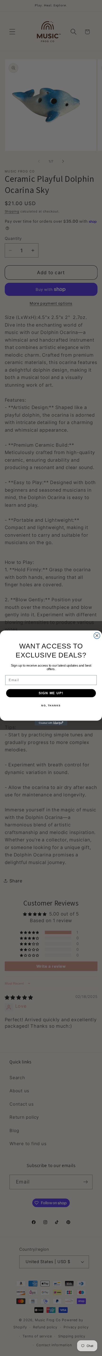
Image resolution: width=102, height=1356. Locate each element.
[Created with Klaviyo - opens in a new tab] (51, 723)
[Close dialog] (97, 635)
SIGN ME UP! (51, 693)
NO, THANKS (51, 705)
